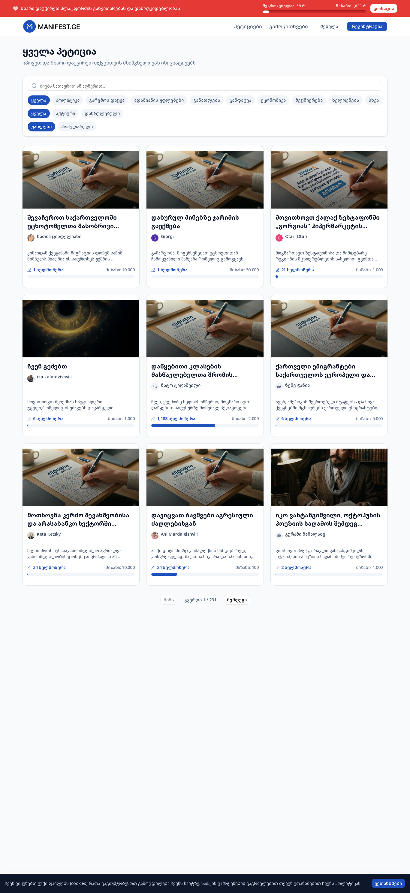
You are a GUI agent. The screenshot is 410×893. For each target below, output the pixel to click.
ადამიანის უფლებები (159, 100)
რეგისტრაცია (367, 26)
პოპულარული (77, 126)
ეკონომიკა (273, 100)
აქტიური (65, 113)
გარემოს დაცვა (107, 100)
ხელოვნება (345, 100)
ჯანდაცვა (240, 100)
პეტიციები (248, 26)
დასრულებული (102, 113)
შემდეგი (237, 600)
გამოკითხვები (288, 26)
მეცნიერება (309, 100)
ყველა (38, 100)
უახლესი (41, 126)
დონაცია (383, 8)
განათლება (206, 100)
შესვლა (329, 26)
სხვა (374, 100)
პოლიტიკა (68, 100)
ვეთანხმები (388, 883)
